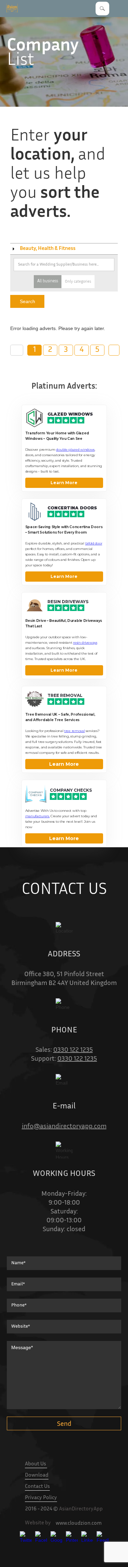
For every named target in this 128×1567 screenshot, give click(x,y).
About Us (36, 1464)
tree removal (74, 731)
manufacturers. (37, 816)
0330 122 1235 (73, 1050)
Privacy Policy (41, 1498)
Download (36, 1475)
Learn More (64, 482)
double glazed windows (75, 449)
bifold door (93, 543)
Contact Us (37, 1486)
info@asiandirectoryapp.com (64, 1127)
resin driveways (85, 642)
